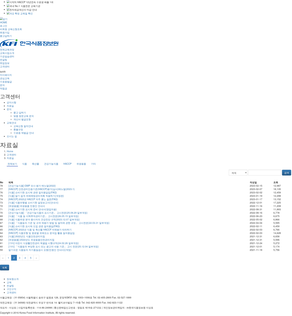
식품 (24, 163)
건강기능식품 (51, 163)
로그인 (3, 25)
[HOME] (29, 43)
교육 (9, 282)
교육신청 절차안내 (23, 126)
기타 (93, 163)
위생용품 (81, 163)
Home (10, 151)
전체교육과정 (7, 49)
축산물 (35, 163)
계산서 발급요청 (22, 119)
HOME (3, 22)
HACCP (67, 163)
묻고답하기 (6, 35)
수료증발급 (6, 81)
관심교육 (4, 78)
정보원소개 (13, 279)
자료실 (10, 105)
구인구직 (11, 289)
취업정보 (4, 63)
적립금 (3, 88)
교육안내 (11, 122)
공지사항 (11, 102)
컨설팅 (3, 59)
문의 (2, 85)
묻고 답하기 (20, 112)
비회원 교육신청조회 (11, 29)
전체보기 (12, 163)
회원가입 (4, 32)
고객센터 (4, 66)
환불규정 (18, 129)
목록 (4, 267)
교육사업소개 (7, 53)
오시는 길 (12, 136)
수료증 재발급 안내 (24, 132)
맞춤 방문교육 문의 (24, 116)
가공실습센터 (7, 56)
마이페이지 (6, 75)
